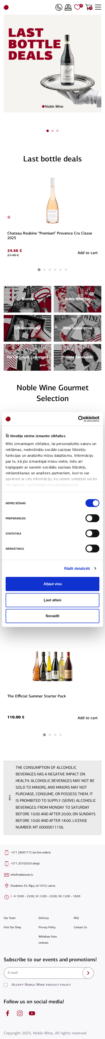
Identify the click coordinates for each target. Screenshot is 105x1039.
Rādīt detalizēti (77, 568)
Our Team (10, 918)
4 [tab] (55, 269)
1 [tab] (47, 131)
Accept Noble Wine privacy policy (41, 985)
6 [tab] (65, 269)
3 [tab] (57, 131)
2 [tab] (52, 131)
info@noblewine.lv (21, 874)
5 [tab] (60, 269)
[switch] (91, 518)
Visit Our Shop (12, 927)
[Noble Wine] (28, 7)
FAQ (76, 918)
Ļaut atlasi (52, 600)
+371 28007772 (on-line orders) (30, 852)
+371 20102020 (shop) (25, 863)
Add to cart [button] (88, 253)
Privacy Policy (47, 927)
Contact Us (80, 927)
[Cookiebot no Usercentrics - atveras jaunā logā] (78, 419)
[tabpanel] (52, 63)
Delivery (44, 918)
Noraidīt (52, 616)
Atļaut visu (52, 584)
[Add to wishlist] (97, 177)
